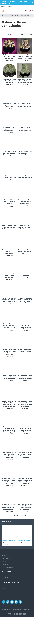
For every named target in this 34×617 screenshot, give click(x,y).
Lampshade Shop (9, 15)
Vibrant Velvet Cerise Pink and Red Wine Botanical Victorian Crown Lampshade (25, 429)
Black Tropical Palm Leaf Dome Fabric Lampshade (9, 56)
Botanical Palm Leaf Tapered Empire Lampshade (9, 104)
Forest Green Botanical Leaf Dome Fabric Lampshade (25, 177)
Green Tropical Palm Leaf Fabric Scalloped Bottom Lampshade (9, 227)
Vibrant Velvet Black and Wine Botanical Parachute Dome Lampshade (9, 352)
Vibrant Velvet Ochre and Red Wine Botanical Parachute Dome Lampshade (9, 506)
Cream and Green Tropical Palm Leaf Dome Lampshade (9, 129)
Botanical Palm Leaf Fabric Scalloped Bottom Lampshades (25, 80)
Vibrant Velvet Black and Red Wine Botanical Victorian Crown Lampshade (25, 326)
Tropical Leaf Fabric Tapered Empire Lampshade (9, 275)
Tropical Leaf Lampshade (24, 274)
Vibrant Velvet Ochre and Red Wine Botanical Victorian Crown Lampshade (25, 506)
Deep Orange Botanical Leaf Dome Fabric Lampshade (9, 177)
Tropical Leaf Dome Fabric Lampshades (24, 250)
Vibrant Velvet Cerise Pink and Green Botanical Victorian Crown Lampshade (9, 429)
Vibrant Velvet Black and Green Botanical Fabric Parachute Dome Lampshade (9, 300)
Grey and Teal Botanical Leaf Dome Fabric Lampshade (25, 227)
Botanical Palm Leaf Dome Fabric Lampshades (9, 80)
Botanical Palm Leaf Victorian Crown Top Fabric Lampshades (25, 104)
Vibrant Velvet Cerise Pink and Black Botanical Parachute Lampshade (25, 378)
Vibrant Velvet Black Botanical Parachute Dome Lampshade (25, 351)
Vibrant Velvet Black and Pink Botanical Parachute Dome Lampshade (9, 326)
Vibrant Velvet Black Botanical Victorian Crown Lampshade (9, 377)
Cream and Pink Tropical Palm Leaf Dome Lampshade (25, 129)
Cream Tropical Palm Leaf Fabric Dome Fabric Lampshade (9, 153)
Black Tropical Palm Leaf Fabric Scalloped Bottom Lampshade (25, 56)
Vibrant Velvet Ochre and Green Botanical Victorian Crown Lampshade (25, 481)
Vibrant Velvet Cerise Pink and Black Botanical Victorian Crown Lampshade (9, 403)
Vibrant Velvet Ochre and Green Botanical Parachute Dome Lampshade (9, 481)
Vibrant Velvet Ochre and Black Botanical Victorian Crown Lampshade (25, 455)
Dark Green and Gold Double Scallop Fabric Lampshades (25, 540)
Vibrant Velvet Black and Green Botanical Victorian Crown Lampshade (25, 300)
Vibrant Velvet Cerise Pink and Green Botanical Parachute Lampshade (25, 403)
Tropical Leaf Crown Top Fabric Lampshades (9, 251)
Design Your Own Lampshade (9, 540)
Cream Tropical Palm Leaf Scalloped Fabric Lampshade (25, 153)
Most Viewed (6, 521)
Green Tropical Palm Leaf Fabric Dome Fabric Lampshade (25, 201)
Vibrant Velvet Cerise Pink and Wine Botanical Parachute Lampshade (9, 455)
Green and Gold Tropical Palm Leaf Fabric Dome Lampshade (9, 202)
